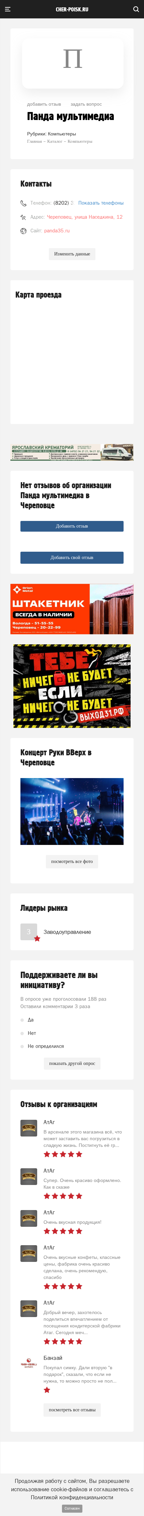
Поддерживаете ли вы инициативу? (59, 980)
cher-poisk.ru (72, 9)
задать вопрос (86, 103)
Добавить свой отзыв (72, 557)
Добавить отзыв (72, 526)
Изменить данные (72, 253)
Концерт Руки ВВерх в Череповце (55, 758)
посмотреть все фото (72, 861)
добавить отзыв (44, 103)
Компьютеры (62, 133)
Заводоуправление (67, 932)
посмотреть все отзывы (72, 1409)
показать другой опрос (72, 1063)
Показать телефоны (101, 203)
